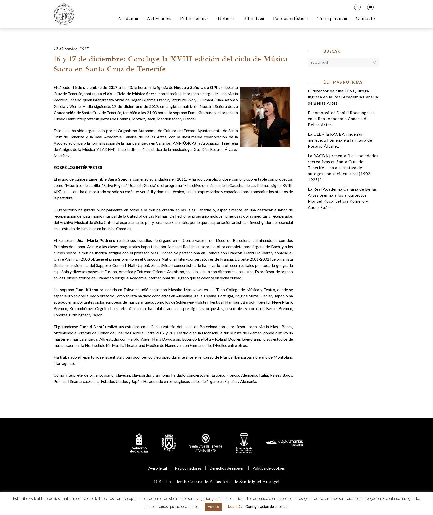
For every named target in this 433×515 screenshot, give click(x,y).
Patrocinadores (188, 468)
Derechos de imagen (226, 468)
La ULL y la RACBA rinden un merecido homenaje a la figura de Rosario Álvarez (340, 140)
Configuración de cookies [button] (266, 506)
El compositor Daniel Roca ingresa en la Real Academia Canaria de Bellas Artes (341, 118)
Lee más (235, 506)
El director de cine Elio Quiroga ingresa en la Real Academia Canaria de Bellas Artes (343, 96)
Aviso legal (157, 468)
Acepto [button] (213, 507)
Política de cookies (268, 468)
